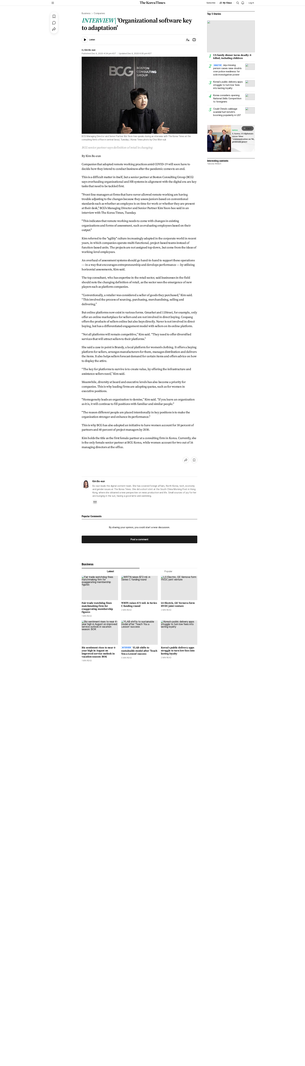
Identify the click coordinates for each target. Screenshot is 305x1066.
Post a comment (139, 539)
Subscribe (211, 3)
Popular (168, 571)
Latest (110, 571)
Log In (251, 3)
